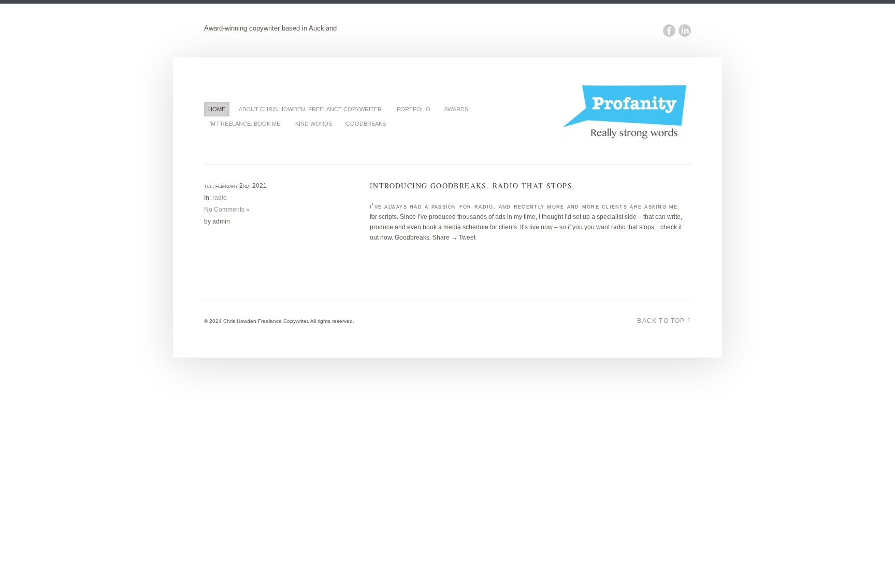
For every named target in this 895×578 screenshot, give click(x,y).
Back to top (664, 320)
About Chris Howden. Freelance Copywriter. (311, 109)
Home (216, 109)
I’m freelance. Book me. (245, 124)
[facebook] (667, 30)
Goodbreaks (365, 124)
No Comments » (227, 209)
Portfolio (413, 109)
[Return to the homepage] (626, 143)
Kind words (313, 124)
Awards (456, 109)
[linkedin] (683, 30)
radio (219, 197)
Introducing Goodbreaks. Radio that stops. (472, 185)
